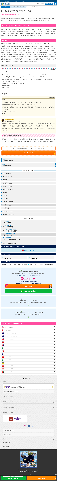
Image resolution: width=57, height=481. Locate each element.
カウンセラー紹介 (33, 264)
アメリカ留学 (8, 222)
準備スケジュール (7, 177)
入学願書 (5, 195)
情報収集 (5, 180)
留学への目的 (7, 257)
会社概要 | (19, 470)
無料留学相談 (28, 153)
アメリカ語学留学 (8, 226)
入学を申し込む (7, 205)
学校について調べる (8, 189)
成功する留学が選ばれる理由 (46, 264)
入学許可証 (6, 208)
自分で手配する (7, 174)
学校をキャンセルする (9, 214)
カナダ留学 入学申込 (29, 250)
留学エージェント (7, 186)
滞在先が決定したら (8, 211)
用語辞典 (5, 192)
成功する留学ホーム (29, 378)
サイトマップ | (31, 471)
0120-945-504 (50, 3)
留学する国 (35, 257)
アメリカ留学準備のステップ (11, 238)
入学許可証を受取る (6, 166)
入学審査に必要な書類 (8, 160)
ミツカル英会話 (7, 442)
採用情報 (35, 471)
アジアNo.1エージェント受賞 (9, 264)
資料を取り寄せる (7, 183)
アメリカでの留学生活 (9, 242)
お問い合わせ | (24, 470)
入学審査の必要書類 (8, 202)
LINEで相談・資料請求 (29, 291)
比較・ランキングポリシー (10, 430)
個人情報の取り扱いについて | (32, 470)
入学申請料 (6, 199)
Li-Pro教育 (5, 446)
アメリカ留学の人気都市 (10, 230)
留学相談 (18, 285)
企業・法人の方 (7, 434)
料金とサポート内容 (22, 264)
